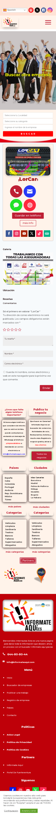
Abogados (9, 545)
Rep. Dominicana (12, 493)
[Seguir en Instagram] (16, 233)
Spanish (11, 10)
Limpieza (9, 526)
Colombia (9, 484)
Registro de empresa (18, 700)
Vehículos (9, 523)
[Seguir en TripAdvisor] (47, 233)
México (7, 496)
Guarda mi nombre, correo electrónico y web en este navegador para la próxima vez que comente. (27, 376)
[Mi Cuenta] (31, 10)
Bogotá (33, 495)
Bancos (8, 535)
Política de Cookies (18, 749)
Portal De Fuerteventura (19, 772)
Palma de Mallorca (39, 486)
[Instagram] (50, 10)
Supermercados (12, 542)
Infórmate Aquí (15, 765)
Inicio (9, 677)
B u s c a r (28, 134)
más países (14, 506)
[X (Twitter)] (37, 10)
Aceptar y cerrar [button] (29, 811)
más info (28, 223)
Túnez (7, 499)
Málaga (33, 489)
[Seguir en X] (32, 233)
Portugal (8, 487)
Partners (28, 560)
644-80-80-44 (17, 654)
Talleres (8, 539)
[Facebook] (43, 10)
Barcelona (35, 480)
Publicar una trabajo (17, 692)
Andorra (8, 490)
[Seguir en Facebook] (9, 233)
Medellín (34, 492)
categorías (17, 552)
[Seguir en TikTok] (39, 233)
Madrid (33, 483)
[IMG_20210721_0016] (28, 284)
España (8, 478)
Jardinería (9, 529)
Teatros (8, 532)
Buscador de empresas (19, 685)
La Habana (35, 497)
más (8, 552)
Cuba (6, 481)
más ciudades (41, 507)
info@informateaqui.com (14, 454)
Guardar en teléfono (28, 215)
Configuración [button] (11, 811)
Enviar (46, 388)
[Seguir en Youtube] (24, 233)
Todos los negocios (41, 456)
